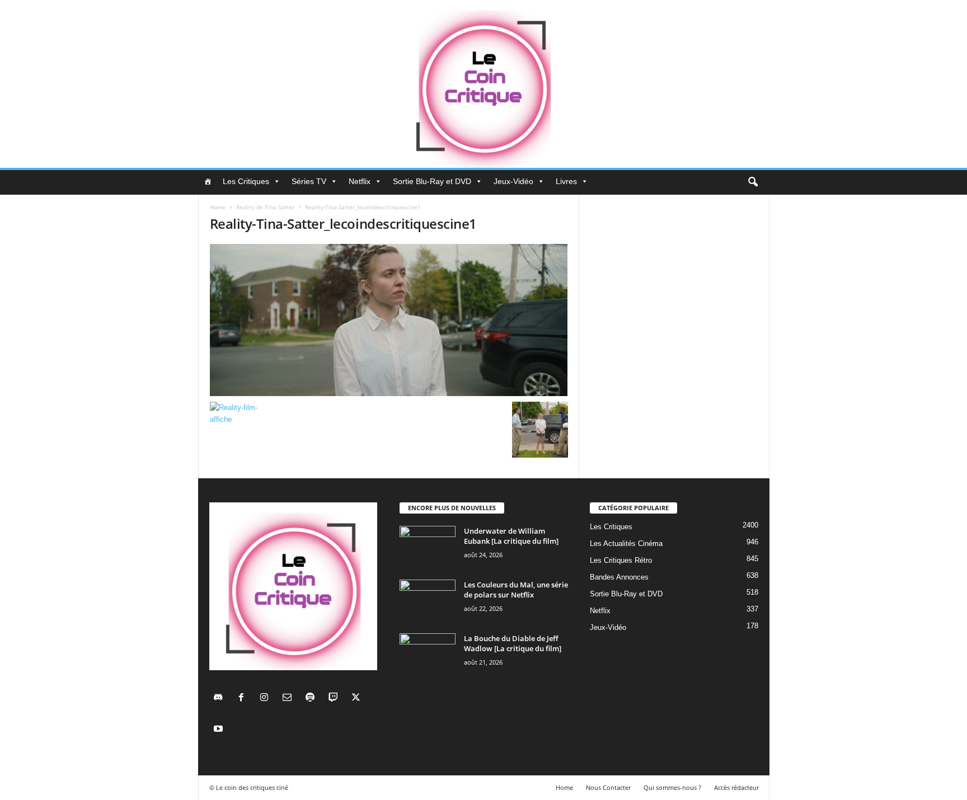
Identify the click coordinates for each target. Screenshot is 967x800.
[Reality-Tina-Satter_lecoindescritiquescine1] (389, 320)
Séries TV (309, 181)
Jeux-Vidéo (513, 181)
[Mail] (289, 698)
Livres (566, 181)
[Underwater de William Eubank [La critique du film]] (428, 547)
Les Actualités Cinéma (626, 543)
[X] (357, 698)
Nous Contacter (608, 787)
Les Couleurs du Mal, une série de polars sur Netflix (516, 590)
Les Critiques (246, 181)
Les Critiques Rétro (621, 560)
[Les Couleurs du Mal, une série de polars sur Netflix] (428, 601)
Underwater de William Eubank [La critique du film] (511, 536)
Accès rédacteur (736, 787)
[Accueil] (207, 181)
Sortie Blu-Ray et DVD (432, 181)
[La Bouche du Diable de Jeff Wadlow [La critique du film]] (428, 654)
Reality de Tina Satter (265, 207)
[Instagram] (266, 698)
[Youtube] (219, 730)
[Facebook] (243, 698)
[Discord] (220, 698)
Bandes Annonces (619, 577)
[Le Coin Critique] (483, 84)
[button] (752, 182)
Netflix (359, 181)
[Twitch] (335, 698)
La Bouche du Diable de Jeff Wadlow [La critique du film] (512, 643)
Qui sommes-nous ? (672, 787)
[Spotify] (312, 698)
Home (218, 207)
